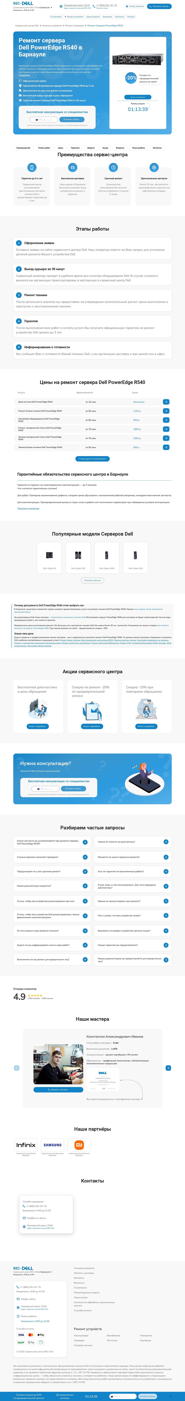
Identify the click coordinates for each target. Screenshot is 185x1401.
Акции (105, 148)
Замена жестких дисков (125, 640)
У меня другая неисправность (92, 458)
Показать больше (92, 580)
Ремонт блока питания (70, 640)
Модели (91, 148)
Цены (60, 148)
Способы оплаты (82, 1310)
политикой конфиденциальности (77, 125)
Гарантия (75, 148)
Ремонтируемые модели (86, 1292)
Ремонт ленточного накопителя (76, 643)
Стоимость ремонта (84, 1268)
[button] (168, 1068)
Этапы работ (44, 148)
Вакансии (107, 16)
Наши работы (138, 148)
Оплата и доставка (84, 1273)
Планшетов (146, 1335)
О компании (56, 16)
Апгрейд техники (83, 1345)
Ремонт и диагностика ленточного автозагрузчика (37, 643)
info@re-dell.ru (28, 1299)
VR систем (112, 1340)
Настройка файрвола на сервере (152, 640)
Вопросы (120, 148)
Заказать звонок (160, 6)
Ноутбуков (145, 1340)
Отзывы (131, 16)
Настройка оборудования (39, 646)
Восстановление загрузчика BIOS (97, 640)
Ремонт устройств (75, 16)
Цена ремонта (93, 16)
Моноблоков (113, 1335)
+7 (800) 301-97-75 (106, 5)
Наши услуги (81, 1297)
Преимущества (23, 148)
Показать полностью (28, 508)
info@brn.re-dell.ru (36, 1218)
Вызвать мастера (59, 1089)
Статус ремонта (136, 6)
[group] (26, 1148)
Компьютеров (81, 1335)
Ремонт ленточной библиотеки (105, 643)
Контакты (119, 16)
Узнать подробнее (37, 726)
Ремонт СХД (125, 643)
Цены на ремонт (137, 97)
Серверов (79, 1340)
